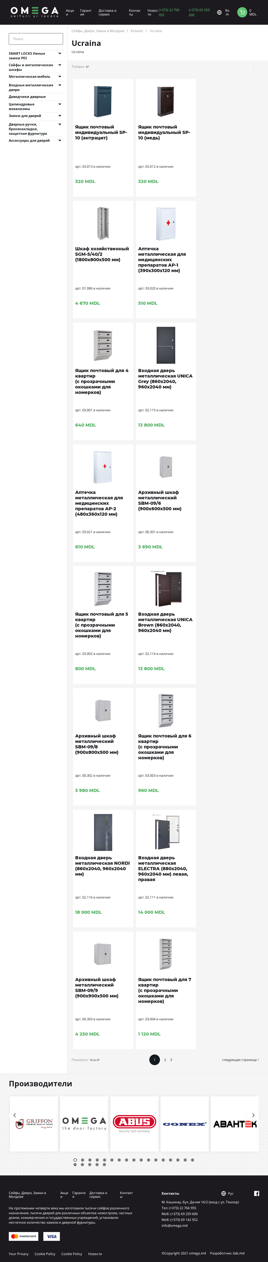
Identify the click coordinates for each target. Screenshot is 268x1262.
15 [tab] (177, 1160)
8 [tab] (126, 1160)
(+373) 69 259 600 (199, 12)
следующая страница (240, 1060)
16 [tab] (185, 1160)
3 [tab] (89, 1160)
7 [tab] (119, 1160)
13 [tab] (163, 1160)
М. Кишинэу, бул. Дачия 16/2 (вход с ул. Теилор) (200, 1202)
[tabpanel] (34, 1124)
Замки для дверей (25, 115)
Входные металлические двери (31, 86)
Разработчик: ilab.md (227, 1253)
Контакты (134, 12)
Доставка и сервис (107, 12)
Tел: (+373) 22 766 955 (179, 1208)
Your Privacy (18, 1254)
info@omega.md (175, 1225)
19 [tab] (82, 1164)
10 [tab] (141, 1160)
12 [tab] (155, 1160)
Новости (153, 12)
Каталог (137, 31)
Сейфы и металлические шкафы (31, 66)
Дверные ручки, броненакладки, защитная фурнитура (28, 125)
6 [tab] (111, 1160)
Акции (70, 12)
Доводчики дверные (27, 96)
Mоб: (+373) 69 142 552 (180, 1220)
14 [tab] (170, 1160)
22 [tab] (104, 1164)
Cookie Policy (45, 1254)
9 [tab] (133, 1160)
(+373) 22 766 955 (169, 12)
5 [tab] (104, 1160)
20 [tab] (89, 1164)
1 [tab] (75, 1160)
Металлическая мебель (29, 76)
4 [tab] (97, 1160)
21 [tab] (97, 1164)
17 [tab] (192, 1160)
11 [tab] (148, 1160)
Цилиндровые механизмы (21, 105)
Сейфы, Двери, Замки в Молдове (98, 31)
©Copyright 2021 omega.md (184, 1253)
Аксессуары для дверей (29, 140)
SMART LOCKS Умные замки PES (27, 54)
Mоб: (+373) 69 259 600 (180, 1214)
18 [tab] (75, 1164)
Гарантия (85, 12)
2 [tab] (82, 1160)
